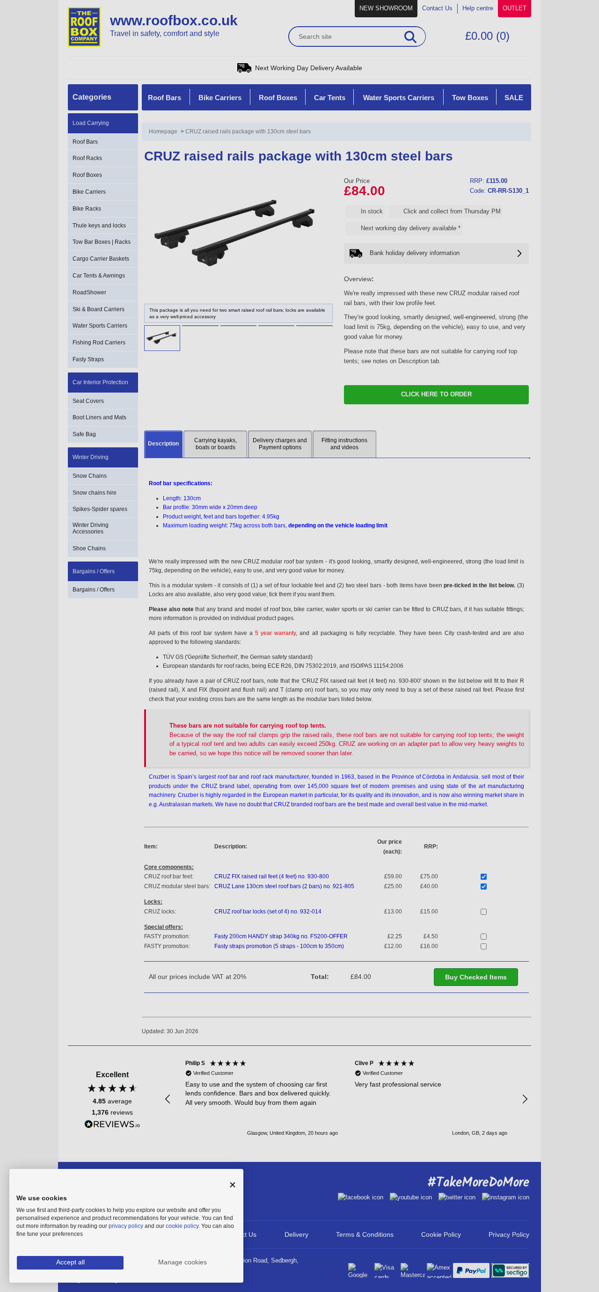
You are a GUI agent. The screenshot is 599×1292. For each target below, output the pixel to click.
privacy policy (126, 1226)
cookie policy (182, 1226)
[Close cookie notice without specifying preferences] (232, 1185)
